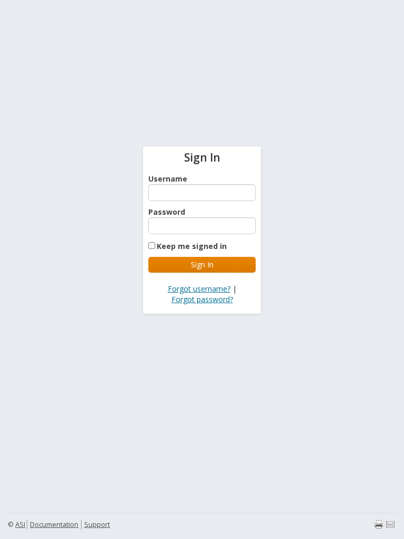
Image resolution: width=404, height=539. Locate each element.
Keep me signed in (192, 246)
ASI (20, 524)
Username (167, 179)
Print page (379, 524)
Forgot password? (202, 299)
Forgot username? (199, 289)
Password (166, 212)
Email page (390, 524)
